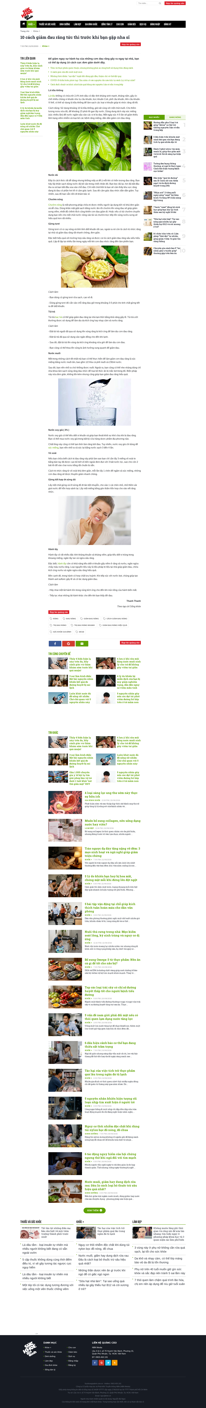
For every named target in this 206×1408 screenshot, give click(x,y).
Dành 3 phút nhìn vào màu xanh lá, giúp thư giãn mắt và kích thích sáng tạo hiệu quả (167, 153)
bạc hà (58, 317)
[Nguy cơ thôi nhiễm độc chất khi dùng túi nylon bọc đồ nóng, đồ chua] (65, 1135)
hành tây (62, 563)
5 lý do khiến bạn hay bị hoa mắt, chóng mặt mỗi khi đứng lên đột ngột (111, 878)
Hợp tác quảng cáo (175, 3)
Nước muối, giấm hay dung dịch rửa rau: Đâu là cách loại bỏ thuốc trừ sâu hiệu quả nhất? (111, 1185)
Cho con (120, 24)
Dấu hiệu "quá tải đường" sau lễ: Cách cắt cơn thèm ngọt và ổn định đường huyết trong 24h (165, 182)
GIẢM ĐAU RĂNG (91, 619)
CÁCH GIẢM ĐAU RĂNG (117, 619)
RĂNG (55, 619)
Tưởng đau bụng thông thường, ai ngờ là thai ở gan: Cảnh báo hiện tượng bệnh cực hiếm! (167, 167)
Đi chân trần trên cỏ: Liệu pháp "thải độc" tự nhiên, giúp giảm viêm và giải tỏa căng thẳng (166, 237)
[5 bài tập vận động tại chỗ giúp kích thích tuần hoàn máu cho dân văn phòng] (65, 913)
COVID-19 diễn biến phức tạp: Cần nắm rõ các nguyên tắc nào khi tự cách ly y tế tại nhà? (92, 80)
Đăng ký (167, 24)
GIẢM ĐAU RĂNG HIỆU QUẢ (114, 625)
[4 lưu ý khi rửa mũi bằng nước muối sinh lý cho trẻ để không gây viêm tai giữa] (106, 663)
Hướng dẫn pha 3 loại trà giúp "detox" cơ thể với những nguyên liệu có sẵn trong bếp (166, 126)
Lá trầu (51, 96)
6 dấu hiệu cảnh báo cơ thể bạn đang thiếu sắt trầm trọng (110, 1044)
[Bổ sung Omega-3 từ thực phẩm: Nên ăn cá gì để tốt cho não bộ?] (65, 969)
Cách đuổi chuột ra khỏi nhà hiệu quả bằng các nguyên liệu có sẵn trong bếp (86, 84)
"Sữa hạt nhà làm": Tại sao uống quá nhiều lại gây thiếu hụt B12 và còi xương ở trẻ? (166, 223)
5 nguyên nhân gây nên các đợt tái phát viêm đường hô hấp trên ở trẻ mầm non (128, 698)
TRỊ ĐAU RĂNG (59, 625)
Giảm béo (132, 24)
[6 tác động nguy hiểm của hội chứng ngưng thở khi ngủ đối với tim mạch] (65, 1163)
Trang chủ (24, 31)
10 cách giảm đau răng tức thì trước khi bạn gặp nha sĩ (75, 37)
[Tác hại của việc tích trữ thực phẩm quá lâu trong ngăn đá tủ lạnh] (65, 1080)
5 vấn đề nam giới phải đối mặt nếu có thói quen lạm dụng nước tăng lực (111, 1017)
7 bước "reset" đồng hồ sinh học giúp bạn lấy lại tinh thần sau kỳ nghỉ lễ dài (166, 209)
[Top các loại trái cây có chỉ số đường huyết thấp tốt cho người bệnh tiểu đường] (65, 997)
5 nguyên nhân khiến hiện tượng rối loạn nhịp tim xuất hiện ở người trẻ (111, 1100)
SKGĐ (81, 632)
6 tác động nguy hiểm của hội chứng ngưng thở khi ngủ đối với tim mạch (110, 1155)
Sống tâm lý (106, 24)
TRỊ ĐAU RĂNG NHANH (84, 625)
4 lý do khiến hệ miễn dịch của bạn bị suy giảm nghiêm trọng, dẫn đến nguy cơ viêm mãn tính (31, 113)
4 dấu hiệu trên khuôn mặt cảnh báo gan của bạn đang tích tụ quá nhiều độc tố (166, 139)
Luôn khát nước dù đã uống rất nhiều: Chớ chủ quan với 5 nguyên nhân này (31, 128)
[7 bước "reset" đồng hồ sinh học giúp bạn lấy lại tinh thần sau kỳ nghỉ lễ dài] (148, 210)
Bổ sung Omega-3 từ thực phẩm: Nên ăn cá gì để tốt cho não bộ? (112, 961)
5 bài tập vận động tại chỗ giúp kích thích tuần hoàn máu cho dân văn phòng (110, 907)
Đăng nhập (155, 24)
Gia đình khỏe (91, 24)
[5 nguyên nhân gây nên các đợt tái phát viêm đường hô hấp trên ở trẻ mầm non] (106, 698)
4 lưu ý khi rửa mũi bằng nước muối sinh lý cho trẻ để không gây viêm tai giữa (30, 83)
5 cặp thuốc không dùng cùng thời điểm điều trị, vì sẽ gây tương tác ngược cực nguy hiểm (47, 1263)
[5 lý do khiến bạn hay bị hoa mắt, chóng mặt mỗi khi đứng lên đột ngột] (65, 885)
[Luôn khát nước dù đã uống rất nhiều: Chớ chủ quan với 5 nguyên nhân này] (58, 698)
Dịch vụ (143, 24)
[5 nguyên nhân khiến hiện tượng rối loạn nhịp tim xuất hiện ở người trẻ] (65, 1108)
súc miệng (53, 447)
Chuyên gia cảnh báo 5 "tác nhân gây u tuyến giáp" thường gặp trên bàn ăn (166, 251)
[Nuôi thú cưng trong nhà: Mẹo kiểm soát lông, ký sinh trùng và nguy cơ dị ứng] (65, 941)
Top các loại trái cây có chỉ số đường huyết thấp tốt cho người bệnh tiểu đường (110, 991)
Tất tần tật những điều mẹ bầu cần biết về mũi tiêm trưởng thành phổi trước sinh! (55, 1232)
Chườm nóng (55, 205)
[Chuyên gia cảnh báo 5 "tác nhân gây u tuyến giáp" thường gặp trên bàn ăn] (148, 251)
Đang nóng (175, 117)
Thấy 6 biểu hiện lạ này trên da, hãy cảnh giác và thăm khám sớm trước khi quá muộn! (31, 68)
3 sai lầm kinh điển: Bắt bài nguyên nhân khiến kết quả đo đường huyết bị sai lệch (30, 97)
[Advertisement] (118, 12)
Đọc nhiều (154, 117)
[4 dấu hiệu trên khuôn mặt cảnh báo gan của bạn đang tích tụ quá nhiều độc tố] (148, 140)
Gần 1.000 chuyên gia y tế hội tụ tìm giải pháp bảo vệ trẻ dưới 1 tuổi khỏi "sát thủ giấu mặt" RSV (80, 778)
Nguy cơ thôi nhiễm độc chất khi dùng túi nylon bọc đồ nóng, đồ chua (112, 1128)
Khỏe (31, 24)
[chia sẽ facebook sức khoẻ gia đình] (95, 1362)
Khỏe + (88, 859)
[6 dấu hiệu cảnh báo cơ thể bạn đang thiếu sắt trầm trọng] (65, 1052)
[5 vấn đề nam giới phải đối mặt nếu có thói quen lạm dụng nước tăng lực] (65, 1024)
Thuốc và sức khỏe (47, 24)
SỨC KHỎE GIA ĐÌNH (62, 632)
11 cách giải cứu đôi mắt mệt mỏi (66, 72)
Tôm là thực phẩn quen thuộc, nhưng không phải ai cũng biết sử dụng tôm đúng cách (91, 68)
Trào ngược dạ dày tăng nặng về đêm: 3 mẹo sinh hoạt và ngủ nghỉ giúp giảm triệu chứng (112, 852)
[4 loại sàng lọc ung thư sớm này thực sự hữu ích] (65, 802)
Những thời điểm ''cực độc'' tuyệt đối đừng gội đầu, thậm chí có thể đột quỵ (85, 76)
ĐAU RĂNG (71, 619)
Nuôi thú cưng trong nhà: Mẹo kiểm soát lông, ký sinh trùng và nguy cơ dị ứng (112, 935)
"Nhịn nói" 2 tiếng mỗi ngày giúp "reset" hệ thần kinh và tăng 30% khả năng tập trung (167, 196)
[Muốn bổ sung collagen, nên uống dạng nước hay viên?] (65, 830)
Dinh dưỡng (65, 24)
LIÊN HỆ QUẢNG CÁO (104, 1342)
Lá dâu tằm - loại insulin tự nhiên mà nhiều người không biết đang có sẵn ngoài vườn (45, 1248)
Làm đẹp (77, 24)
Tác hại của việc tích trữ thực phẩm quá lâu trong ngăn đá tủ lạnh (110, 1072)
